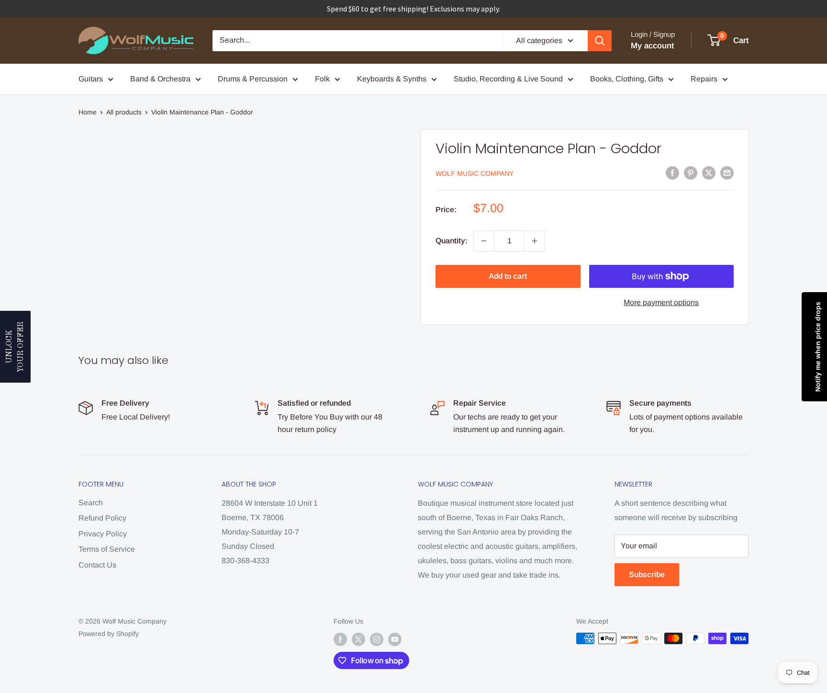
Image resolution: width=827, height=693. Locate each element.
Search (90, 503)
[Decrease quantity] (484, 241)
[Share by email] (727, 172)
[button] (15, 347)
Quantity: (452, 241)
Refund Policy (102, 518)
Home (87, 112)
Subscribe (647, 574)
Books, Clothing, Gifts (626, 79)
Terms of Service (106, 549)
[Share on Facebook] (672, 172)
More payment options (661, 302)
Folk (322, 79)
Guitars (90, 79)
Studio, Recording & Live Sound (508, 79)
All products (124, 112)
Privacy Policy (102, 534)
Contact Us (97, 565)
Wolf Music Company (475, 173)
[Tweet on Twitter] (708, 172)
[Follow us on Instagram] (376, 639)
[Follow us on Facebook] (340, 639)
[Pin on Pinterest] (690, 172)
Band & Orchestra (160, 79)
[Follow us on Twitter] (358, 639)
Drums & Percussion (253, 79)
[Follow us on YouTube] (395, 639)
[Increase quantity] (535, 241)
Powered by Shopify (108, 633)
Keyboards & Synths (391, 79)
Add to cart (508, 276)
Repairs (704, 79)
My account (652, 45)
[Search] (600, 40)
